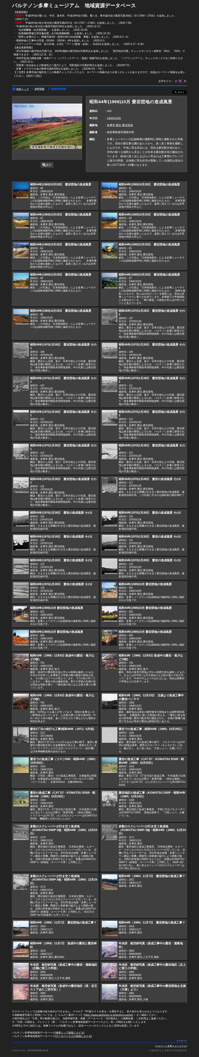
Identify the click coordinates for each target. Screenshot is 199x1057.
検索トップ (22, 89)
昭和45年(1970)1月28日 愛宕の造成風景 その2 (150, 479)
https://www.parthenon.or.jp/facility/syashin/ (108, 1014)
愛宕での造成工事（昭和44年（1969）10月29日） (151, 729)
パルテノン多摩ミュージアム (171, 1046)
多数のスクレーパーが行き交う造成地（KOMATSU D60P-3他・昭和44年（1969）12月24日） (63, 830)
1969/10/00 (114, 118)
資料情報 (39, 88)
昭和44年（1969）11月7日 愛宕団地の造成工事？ (152, 876)
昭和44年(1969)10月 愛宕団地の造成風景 (145, 584)
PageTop (183, 1041)
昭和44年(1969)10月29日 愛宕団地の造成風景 (60, 184)
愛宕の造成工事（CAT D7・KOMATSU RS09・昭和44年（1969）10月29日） (151, 760)
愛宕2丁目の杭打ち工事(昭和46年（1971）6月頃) (62, 729)
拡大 (48, 164)
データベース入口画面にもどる (73, 1036)
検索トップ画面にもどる (70, 1032)
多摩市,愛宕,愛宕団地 (120, 125)
